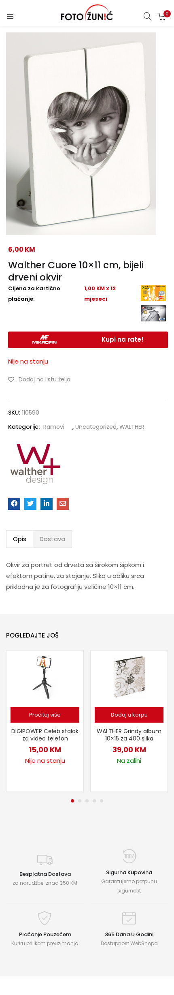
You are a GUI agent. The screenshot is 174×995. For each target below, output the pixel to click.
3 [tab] (87, 800)
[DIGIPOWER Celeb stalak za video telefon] (45, 676)
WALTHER (131, 427)
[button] (162, 16)
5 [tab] (101, 800)
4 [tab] (94, 800)
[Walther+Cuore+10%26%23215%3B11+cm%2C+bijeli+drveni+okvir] (30, 504)
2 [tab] (79, 800)
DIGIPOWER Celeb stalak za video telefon (45, 735)
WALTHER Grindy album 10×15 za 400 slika (129, 735)
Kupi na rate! (123, 339)
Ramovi (53, 427)
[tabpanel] (45, 721)
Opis (19, 539)
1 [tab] (72, 800)
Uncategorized (96, 427)
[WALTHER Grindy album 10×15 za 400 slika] (129, 676)
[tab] (19, 539)
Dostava (52, 539)
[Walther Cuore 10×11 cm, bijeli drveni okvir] (14, 504)
